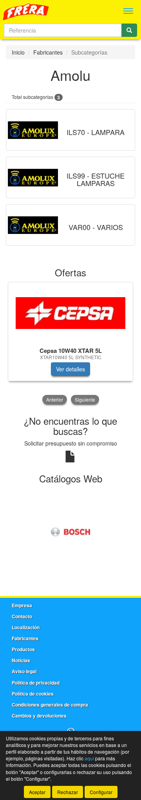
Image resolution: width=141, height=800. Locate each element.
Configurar (101, 792)
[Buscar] (129, 30)
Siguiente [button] (85, 399)
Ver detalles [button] (70, 369)
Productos (23, 649)
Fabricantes (48, 52)
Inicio (18, 52)
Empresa (22, 605)
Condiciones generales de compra (50, 704)
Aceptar (37, 792)
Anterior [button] (54, 399)
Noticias (21, 660)
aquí (89, 758)
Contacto (22, 616)
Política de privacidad (36, 682)
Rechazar (67, 792)
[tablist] (70, 344)
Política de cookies (33, 693)
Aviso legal (24, 671)
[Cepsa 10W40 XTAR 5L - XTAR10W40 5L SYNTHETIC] (70, 313)
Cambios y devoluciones (39, 715)
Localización (26, 627)
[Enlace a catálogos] (70, 531)
